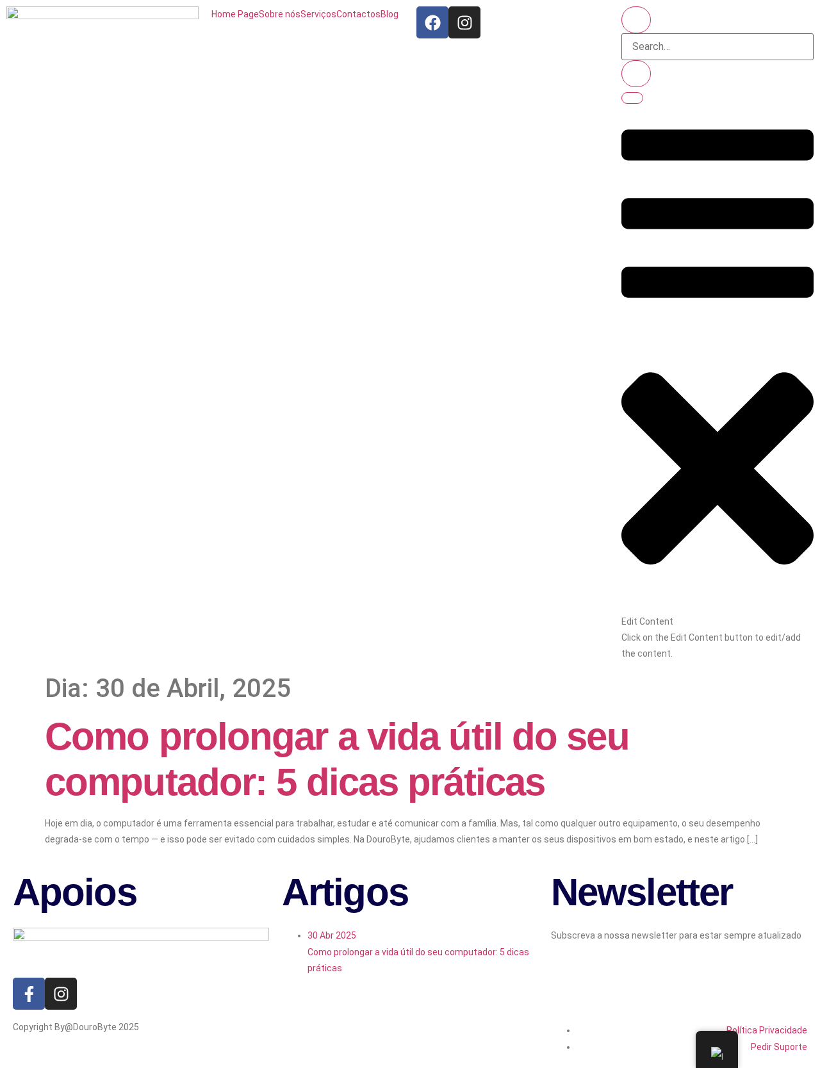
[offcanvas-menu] (717, 320)
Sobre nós (279, 14)
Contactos (358, 14)
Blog (389, 14)
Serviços (318, 14)
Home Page (235, 14)
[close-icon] (717, 605)
